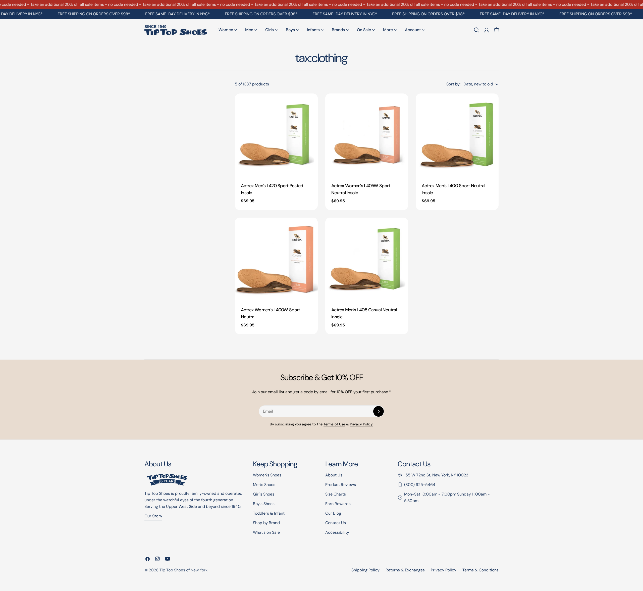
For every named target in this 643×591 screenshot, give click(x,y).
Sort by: (453, 84)
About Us (333, 475)
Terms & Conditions (480, 570)
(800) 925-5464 (419, 484)
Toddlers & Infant (269, 513)
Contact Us (335, 522)
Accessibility (337, 532)
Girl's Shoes (263, 494)
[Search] (476, 30)
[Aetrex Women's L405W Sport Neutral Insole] (366, 134)
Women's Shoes (267, 475)
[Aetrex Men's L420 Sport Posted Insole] (276, 134)
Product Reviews (340, 484)
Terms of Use (334, 424)
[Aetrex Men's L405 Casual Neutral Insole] (366, 259)
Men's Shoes (264, 484)
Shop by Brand (266, 522)
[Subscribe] (378, 411)
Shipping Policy (365, 570)
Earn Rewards (338, 503)
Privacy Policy (443, 570)
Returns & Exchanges (405, 570)
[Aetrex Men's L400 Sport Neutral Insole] (457, 134)
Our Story (153, 516)
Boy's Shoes (264, 503)
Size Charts (335, 494)
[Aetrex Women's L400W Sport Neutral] (276, 259)
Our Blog (333, 513)
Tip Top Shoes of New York (183, 570)
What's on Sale (266, 532)
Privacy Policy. (361, 424)
